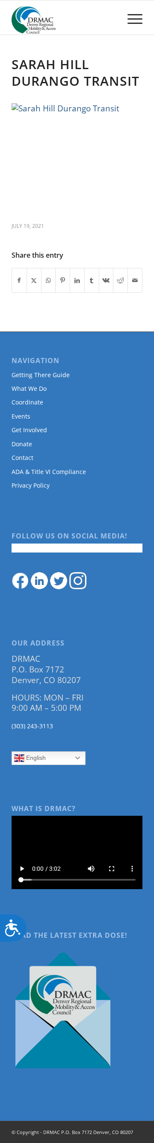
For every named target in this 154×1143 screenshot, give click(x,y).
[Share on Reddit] (120, 280)
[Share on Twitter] (34, 280)
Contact (22, 458)
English (35, 757)
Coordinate (27, 402)
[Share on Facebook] (19, 280)
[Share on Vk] (106, 280)
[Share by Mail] (135, 280)
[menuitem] (130, 17)
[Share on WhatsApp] (48, 280)
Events (21, 416)
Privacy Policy (31, 485)
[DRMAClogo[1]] (64, 17)
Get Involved (29, 430)
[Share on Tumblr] (92, 280)
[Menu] (130, 17)
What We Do (29, 388)
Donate (22, 444)
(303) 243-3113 (32, 726)
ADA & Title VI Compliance (49, 472)
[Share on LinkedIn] (77, 280)
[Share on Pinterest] (63, 280)
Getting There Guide (41, 375)
